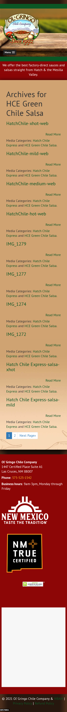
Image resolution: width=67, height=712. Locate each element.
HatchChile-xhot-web (27, 123)
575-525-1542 (21, 478)
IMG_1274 (16, 304)
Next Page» (27, 435)
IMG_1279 (16, 244)
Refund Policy (44, 703)
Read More (53, 134)
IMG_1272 (16, 334)
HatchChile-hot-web (26, 214)
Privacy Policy (22, 703)
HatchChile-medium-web (31, 183)
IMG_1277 (16, 274)
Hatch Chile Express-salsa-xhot (33, 366)
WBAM (58, 699)
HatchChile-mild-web (27, 153)
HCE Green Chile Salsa (40, 145)
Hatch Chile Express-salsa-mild (33, 402)
